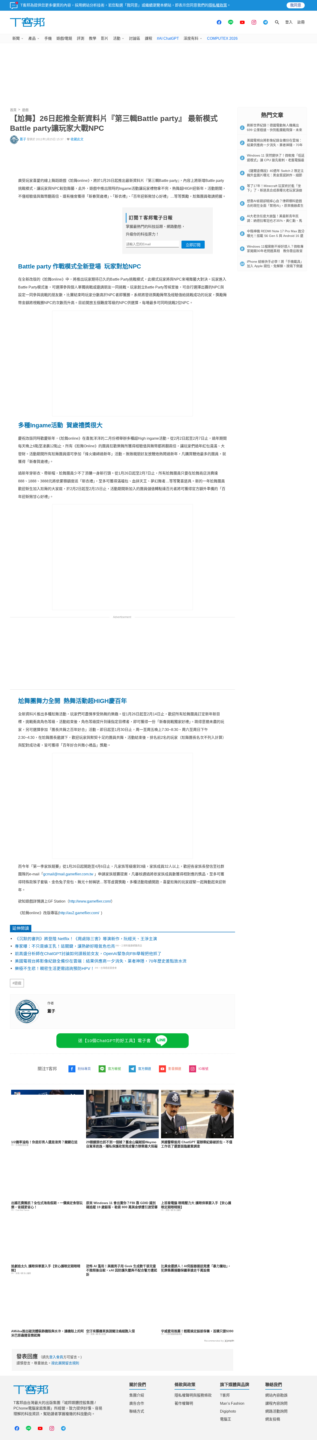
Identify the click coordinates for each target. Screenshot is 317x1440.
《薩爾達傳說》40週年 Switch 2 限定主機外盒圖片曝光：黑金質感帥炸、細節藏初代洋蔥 (275, 175)
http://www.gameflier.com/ (90, 901)
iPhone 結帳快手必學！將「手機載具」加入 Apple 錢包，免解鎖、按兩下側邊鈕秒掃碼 (275, 266)
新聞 (16, 38)
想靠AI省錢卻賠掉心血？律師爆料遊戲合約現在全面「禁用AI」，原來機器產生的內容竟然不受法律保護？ (275, 205)
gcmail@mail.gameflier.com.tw (68, 874)
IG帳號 (203, 1068)
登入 (289, 22)
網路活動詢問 (276, 1411)
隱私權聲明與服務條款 (193, 1395)
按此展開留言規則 (65, 1363)
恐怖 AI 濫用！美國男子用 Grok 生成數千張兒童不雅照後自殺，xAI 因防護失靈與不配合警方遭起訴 (121, 1270)
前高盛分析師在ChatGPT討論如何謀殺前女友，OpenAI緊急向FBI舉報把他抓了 (88, 953)
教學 (92, 38)
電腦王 (225, 1419)
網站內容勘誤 (276, 1395)
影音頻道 (174, 1068)
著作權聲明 (184, 1403)
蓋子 (23, 139)
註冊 (301, 22)
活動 (116, 38)
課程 (148, 38)
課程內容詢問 (276, 1403)
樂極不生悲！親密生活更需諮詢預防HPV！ (54, 968)
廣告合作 (136, 1403)
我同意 (295, 5)
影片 (104, 38)
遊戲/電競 (64, 38)
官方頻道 (144, 1068)
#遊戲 (17, 983)
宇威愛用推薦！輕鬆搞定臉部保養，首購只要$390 (197, 1331)
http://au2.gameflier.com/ (79, 913)
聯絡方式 (136, 1411)
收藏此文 (77, 139)
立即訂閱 (193, 245)
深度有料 (191, 38)
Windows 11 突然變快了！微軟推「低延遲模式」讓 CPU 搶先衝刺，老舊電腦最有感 (275, 160)
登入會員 (56, 1357)
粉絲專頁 (84, 1068)
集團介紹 (136, 1395)
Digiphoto (228, 1411)
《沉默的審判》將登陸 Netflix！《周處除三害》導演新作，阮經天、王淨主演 (86, 938)
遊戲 (25, 109)
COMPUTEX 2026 (222, 38)
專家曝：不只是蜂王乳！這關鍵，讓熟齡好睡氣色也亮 (65, 946)
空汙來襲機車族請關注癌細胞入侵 (110, 1331)
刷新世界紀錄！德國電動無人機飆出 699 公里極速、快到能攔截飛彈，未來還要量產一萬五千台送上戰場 (274, 129)
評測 (80, 38)
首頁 (13, 109)
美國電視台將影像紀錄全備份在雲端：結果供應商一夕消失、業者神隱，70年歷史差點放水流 (101, 961)
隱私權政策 (217, 5)
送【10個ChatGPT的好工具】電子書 (114, 1040)
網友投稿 (272, 1419)
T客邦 (225, 1395)
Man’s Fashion (232, 1403)
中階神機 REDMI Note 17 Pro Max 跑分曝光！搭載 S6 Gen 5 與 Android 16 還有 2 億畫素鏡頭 (275, 235)
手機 (48, 38)
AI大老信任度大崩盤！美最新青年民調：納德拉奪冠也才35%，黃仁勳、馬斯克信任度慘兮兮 (274, 220)
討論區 (134, 38)
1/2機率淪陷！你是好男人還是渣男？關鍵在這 (44, 1142)
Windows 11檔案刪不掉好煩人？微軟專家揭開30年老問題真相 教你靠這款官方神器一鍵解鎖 (275, 251)
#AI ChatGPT (168, 38)
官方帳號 (114, 1068)
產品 (32, 38)
